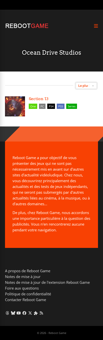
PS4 (51, 106)
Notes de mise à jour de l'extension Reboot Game (47, 282)
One (33, 106)
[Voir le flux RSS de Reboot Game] (41, 312)
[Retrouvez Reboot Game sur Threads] (7, 312)
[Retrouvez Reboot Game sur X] (30, 312)
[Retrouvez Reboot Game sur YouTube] (18, 312)
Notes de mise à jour (22, 276)
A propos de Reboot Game (27, 270)
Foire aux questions (22, 288)
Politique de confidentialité (28, 293)
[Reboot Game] (27, 27)
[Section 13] (15, 106)
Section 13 (38, 98)
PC (42, 106)
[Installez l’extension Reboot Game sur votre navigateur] (36, 312)
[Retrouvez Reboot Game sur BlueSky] (13, 312)
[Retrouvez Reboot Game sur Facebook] (24, 312)
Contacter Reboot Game (25, 299)
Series (72, 106)
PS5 (60, 106)
